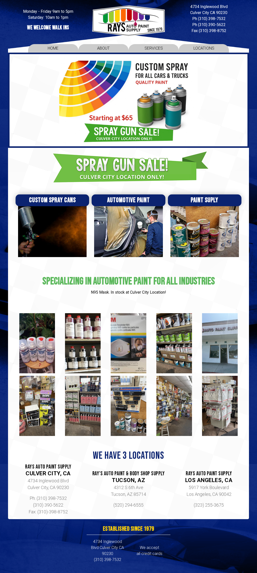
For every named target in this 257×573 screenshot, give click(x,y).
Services (154, 48)
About (103, 48)
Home (53, 48)
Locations (204, 48)
